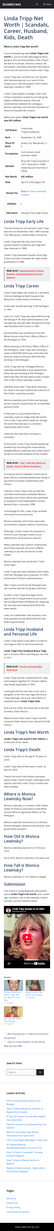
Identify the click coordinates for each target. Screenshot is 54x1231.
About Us (11, 1198)
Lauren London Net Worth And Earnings (34, 993)
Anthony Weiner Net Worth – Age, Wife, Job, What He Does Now (12, 996)
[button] (37, 4)
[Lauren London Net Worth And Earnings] (35, 985)
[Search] (40, 1072)
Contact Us (12, 1202)
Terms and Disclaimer (18, 1211)
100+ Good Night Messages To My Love (27, 1140)
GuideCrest (12, 4)
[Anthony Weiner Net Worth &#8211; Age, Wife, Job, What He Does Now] (13, 985)
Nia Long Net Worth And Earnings (12, 1019)
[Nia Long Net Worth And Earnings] (13, 1011)
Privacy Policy (14, 1207)
